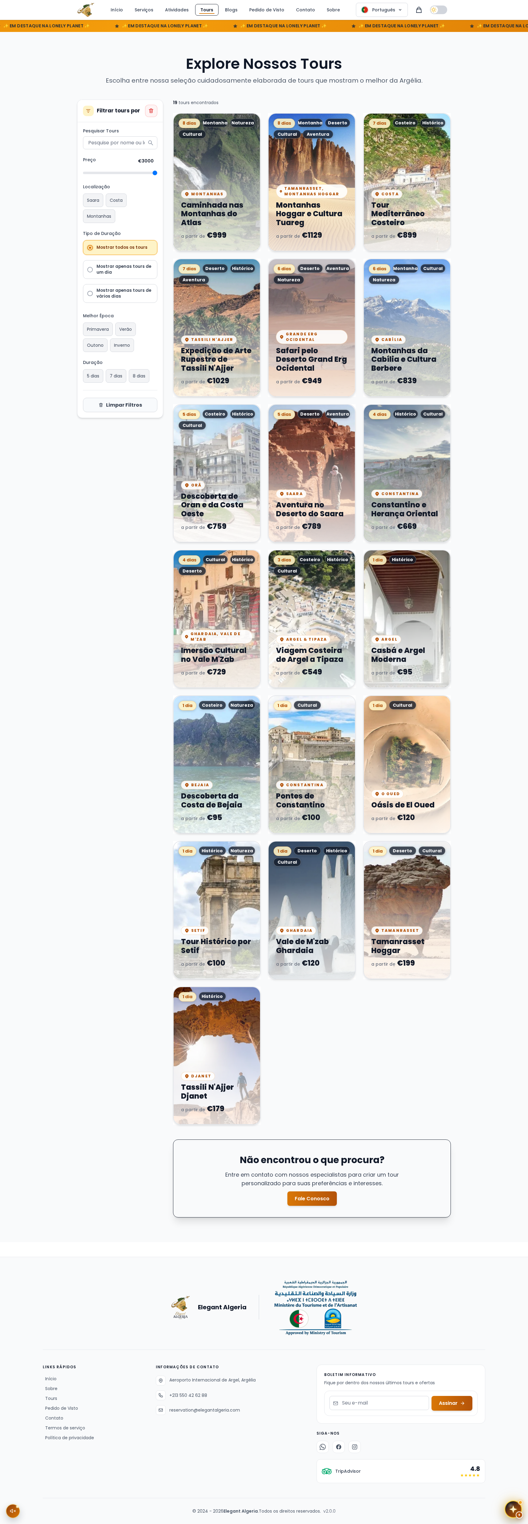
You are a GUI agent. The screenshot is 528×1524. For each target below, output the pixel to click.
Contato (305, 10)
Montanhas (99, 216)
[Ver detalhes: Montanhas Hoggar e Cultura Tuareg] (312, 182)
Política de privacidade (68, 1438)
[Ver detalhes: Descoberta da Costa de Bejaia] (217, 764)
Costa (116, 200)
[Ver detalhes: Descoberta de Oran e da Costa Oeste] (217, 473)
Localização (96, 187)
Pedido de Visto (266, 10)
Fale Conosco (312, 1198)
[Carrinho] (419, 9)
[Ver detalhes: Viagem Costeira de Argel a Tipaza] (312, 618)
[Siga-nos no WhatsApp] (323, 1447)
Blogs (231, 10)
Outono (95, 345)
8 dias (139, 376)
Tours (206, 10)
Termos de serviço (64, 1428)
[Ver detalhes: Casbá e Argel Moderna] (407, 618)
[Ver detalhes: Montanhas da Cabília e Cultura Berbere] (407, 327)
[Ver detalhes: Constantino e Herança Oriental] (407, 473)
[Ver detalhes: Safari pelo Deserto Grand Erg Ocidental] (312, 327)
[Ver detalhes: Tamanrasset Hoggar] (407, 910)
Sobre (333, 10)
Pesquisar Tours (101, 131)
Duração (93, 362)
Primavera (98, 329)
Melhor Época (98, 316)
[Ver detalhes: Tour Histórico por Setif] (217, 910)
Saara (93, 200)
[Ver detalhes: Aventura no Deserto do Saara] (312, 473)
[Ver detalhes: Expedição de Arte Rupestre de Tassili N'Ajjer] (217, 327)
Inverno (122, 345)
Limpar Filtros (124, 404)
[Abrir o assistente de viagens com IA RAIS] (513, 1509)
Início (117, 10)
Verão (125, 329)
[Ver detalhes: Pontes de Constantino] (312, 764)
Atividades (177, 10)
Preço (89, 160)
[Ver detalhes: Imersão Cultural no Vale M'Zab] (217, 618)
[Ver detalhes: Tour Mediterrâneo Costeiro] (407, 182)
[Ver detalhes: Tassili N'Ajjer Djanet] (217, 1055)
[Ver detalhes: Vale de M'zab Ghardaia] (312, 910)
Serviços (144, 10)
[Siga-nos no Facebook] (339, 1447)
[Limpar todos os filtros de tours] (151, 111)
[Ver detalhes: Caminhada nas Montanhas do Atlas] (217, 182)
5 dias (93, 376)
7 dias (116, 376)
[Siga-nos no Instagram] (355, 1447)
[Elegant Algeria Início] (86, 10)
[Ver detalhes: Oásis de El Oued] (407, 764)
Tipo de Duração (102, 233)
